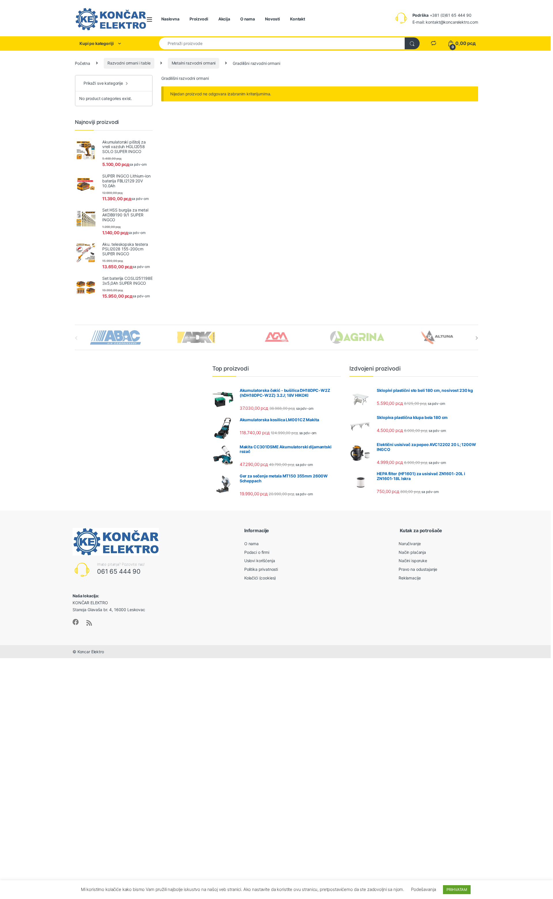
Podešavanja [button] (423, 889)
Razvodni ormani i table (129, 63)
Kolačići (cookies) (260, 577)
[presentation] (477, 338)
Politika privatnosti (261, 569)
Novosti (272, 18)
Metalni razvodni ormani (194, 63)
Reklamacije (410, 577)
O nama (247, 18)
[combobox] (282, 43)
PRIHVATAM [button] (456, 889)
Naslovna (170, 18)
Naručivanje (410, 543)
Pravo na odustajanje (418, 569)
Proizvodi (199, 18)
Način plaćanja (412, 552)
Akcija (224, 18)
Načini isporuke (413, 560)
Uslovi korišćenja (259, 560)
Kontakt (297, 18)
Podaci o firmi (256, 552)
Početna (82, 63)
